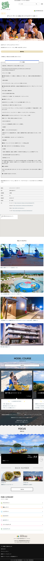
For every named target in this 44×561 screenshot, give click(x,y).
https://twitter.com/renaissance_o (18, 208)
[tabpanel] (22, 29)
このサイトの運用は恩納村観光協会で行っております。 (22, 538)
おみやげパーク (5, 520)
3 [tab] (22, 41)
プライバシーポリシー (5, 551)
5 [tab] (25, 41)
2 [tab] (20, 41)
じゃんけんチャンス (6, 528)
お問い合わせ (3, 548)
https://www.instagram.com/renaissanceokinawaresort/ (22, 210)
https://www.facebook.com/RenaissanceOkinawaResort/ (23, 205)
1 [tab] (18, 41)
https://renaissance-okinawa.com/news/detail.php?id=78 (24, 203)
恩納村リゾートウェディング (6, 554)
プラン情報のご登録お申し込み (6, 546)
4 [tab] (23, 41)
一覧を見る (22, 365)
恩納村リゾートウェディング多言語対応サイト (9, 556)
